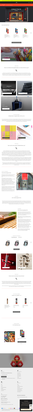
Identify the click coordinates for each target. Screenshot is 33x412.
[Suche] (30, 2)
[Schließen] (31, 400)
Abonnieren (26, 409)
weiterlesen (16, 362)
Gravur (2, 385)
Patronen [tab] (20, 237)
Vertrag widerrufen (19, 389)
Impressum (18, 387)
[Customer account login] (28, 2)
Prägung (2, 388)
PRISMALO (25, 201)
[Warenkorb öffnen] (31, 2)
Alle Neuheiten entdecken (16, 42)
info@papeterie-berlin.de (4, 400)
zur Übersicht (16, 249)
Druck (2, 386)
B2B (1, 384)
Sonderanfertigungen (3, 387)
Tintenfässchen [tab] (14, 237)
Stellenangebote (19, 378)
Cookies (18, 385)
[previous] (2, 33)
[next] (31, 33)
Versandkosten (14, 409)
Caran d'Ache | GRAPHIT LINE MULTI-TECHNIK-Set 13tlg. (25, 306)
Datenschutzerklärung (20, 386)
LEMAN (28, 160)
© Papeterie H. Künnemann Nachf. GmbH (6, 410)
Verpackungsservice (3, 389)
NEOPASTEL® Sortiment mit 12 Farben (22, 338)
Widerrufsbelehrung (19, 390)
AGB (17, 384)
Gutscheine (2, 390)
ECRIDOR (21, 160)
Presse (18, 377)
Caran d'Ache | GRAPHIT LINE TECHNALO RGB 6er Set (16, 306)
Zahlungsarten (19, 391)
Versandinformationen (20, 388)
